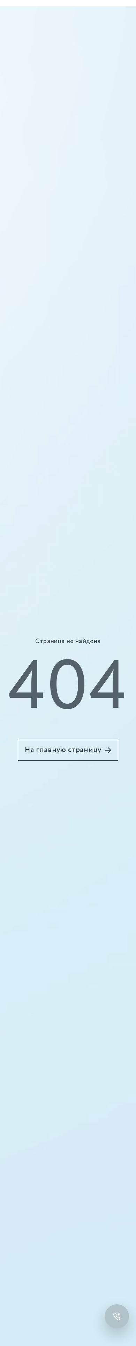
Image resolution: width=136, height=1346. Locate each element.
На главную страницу (63, 750)
